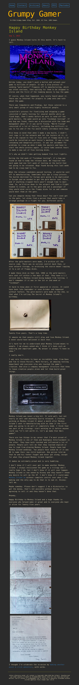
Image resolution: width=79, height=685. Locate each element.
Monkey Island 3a (17, 477)
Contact (22, 5)
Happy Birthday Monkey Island (32, 29)
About (46, 5)
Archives (34, 5)
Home (12, 5)
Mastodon (64, 5)
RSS (54, 5)
